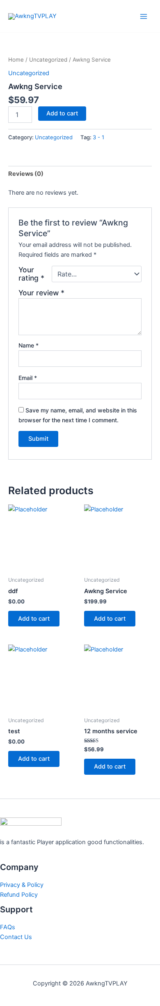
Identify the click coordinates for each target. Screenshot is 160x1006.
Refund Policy (19, 894)
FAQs (7, 927)
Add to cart (62, 113)
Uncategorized (48, 59)
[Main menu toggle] (143, 16)
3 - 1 (98, 137)
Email (27, 377)
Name (28, 345)
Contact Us (16, 937)
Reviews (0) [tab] (25, 173)
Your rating (31, 274)
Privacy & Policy (21, 885)
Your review (41, 292)
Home (16, 59)
